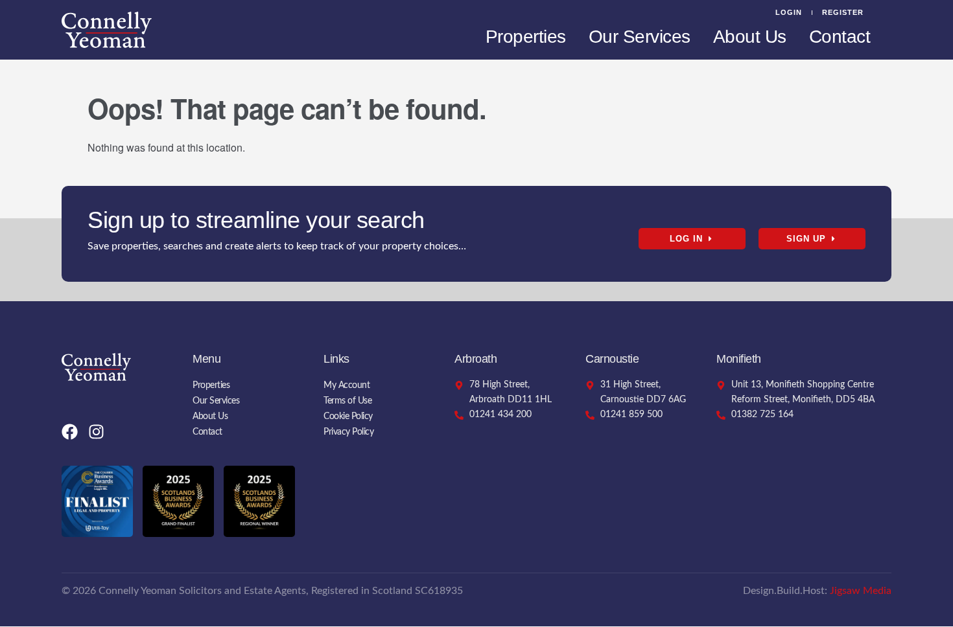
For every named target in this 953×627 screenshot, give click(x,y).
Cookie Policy (348, 416)
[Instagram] (96, 432)
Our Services (639, 37)
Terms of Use (347, 400)
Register (843, 12)
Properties (526, 37)
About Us (749, 37)
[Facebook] (70, 432)
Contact (840, 37)
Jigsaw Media (860, 591)
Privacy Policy (348, 432)
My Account (347, 385)
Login (788, 12)
